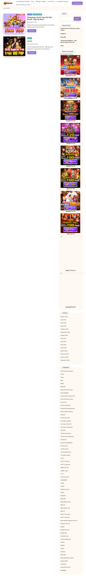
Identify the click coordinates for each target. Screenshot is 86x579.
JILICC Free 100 (37, 14)
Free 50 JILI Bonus (65, 405)
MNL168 (63, 505)
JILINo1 (62, 486)
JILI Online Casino (65, 455)
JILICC (29, 14)
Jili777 (62, 458)
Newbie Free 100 (65, 523)
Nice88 (68, 143)
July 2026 (63, 320)
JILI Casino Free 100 (66, 424)
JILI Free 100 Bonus (66, 433)
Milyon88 (68, 75)
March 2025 (64, 351)
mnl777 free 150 (65, 517)
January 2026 (64, 329)
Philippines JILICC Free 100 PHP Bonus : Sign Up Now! (39, 18)
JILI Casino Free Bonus (67, 427)
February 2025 (65, 354)
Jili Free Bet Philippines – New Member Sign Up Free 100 (69, 41)
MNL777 (68, 270)
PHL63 (62, 548)
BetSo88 (68, 211)
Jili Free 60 (63, 439)
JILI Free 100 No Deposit (67, 436)
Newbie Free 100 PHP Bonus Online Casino (70, 29)
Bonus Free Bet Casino (67, 390)
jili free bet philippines (66, 442)
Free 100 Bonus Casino (67, 399)
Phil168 (68, 166)
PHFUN (62, 542)
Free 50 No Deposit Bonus (68, 408)
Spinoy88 (63, 37)
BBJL (62, 380)
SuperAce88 (64, 561)
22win (62, 374)
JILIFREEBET (64, 480)
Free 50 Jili (63, 402)
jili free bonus (64, 446)
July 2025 (63, 338)
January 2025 (64, 357)
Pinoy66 (68, 121)
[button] (77, 3)
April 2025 (64, 348)
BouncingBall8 (68, 98)
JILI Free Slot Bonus (66, 452)
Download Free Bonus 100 (68, 396)
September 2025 (65, 332)
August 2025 (64, 335)
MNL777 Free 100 (65, 514)
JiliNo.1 (68, 188)
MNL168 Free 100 (65, 508)
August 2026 (64, 316)
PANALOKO (64, 533)
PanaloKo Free (65, 536)
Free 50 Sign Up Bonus (67, 411)
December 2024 (65, 360)
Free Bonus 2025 (65, 418)
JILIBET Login (64, 470)
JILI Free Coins (64, 449)
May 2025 (63, 344)
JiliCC (68, 234)
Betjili (62, 383)
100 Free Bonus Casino (67, 371)
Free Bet (63, 414)
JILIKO (62, 483)
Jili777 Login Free (65, 464)
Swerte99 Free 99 (65, 567)
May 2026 (63, 323)
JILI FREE (63, 430)
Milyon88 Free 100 (66, 502)
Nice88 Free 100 (65, 530)
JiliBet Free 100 (65, 467)
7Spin (62, 45)
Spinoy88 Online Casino (67, 558)
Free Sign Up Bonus (66, 421)
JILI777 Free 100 (65, 461)
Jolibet (62, 492)
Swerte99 (68, 307)
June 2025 (63, 341)
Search (64, 13)
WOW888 (63, 570)
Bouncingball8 (64, 393)
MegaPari (63, 33)
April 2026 (64, 326)
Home (4, 8)
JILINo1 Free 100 (65, 489)
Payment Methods (66, 539)
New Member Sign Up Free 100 (69, 520)
